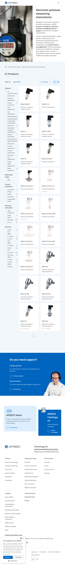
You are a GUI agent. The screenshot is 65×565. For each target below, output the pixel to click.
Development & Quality (12, 510)
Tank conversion (29, 484)
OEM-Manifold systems (32, 477)
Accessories (8, 469)
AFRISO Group (9, 523)
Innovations (8, 480)
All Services (16, 389)
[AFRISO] (11, 3)
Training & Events (30, 493)
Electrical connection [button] (9, 207)
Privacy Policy (43, 552)
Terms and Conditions (54, 552)
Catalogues (8, 477)
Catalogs (46, 473)
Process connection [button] (9, 185)
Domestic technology (11, 466)
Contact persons (18, 376)
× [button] (23, 538)
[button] (13, 561)
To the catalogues (54, 431)
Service (46, 466)
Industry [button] (8, 88)
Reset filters (17, 82)
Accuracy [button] (8, 227)
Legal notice (34, 552)
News (6, 530)
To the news (13, 427)
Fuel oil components (31, 466)
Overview (27, 462)
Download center (30, 497)
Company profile (10, 501)
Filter (8, 180)
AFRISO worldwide (10, 526)
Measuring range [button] (8, 176)
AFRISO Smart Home (31, 469)
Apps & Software (10, 473)
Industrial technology (11, 462)
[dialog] (13, 549)
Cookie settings (35, 555)
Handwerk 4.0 (29, 473)
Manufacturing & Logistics (13, 513)
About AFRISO (9, 497)
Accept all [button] (8, 557)
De (37, 559)
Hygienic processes (30, 487)
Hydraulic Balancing (30, 480)
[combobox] (45, 82)
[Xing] (27, 543)
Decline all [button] (18, 557)
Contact (27, 500)
